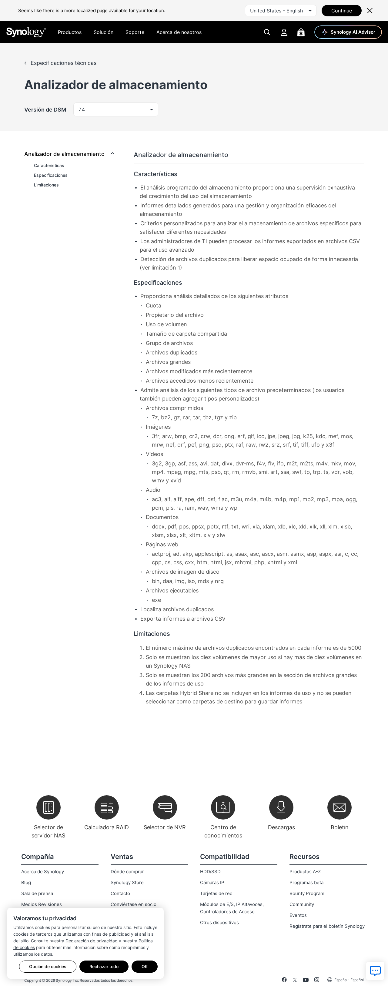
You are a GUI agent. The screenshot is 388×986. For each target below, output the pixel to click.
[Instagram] (316, 981)
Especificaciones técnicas (62, 63)
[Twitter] (295, 981)
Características (49, 165)
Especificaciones (51, 175)
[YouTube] (306, 981)
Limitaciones (46, 184)
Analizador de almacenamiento (64, 154)
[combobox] (281, 10)
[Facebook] (284, 981)
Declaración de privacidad (91, 940)
